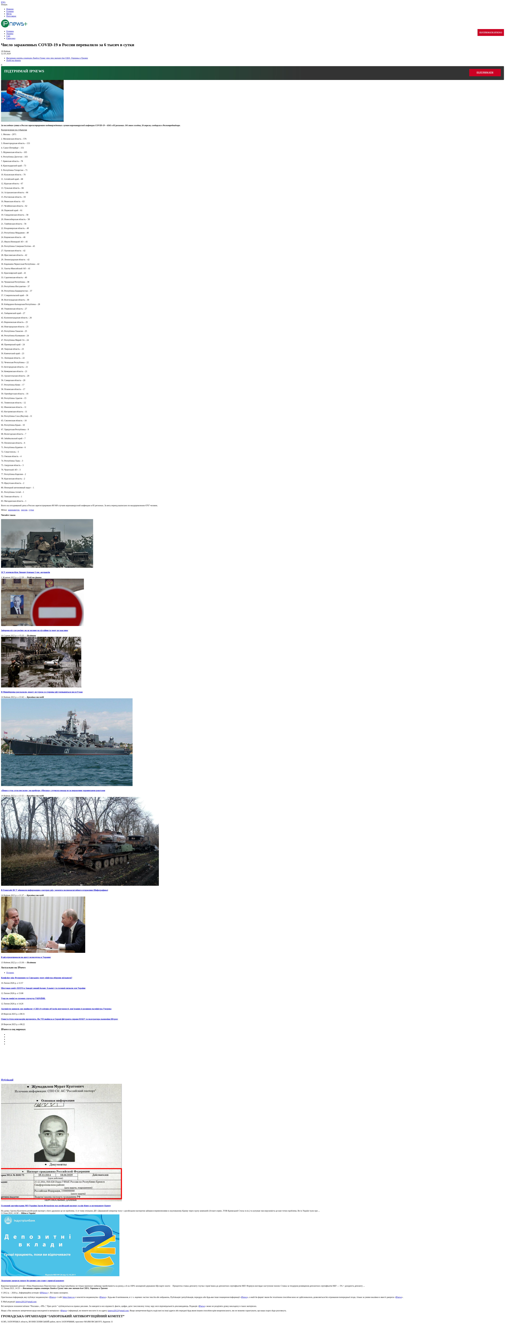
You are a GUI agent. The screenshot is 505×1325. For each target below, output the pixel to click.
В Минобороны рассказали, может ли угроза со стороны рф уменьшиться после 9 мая (42, 692)
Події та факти (13, 60)
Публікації (7, 1079)
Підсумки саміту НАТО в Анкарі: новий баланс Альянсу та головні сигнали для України (43, 988)
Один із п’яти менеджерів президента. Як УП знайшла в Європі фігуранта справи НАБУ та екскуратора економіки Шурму (59, 1019)
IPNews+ (44, 1293)
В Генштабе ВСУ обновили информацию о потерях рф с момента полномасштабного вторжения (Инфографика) (54, 890)
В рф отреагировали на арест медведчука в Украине (26, 957)
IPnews (52, 1297)
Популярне (11, 16)
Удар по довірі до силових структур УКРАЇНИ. (23, 998)
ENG (3, 2)
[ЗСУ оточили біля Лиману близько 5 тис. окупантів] (47, 567)
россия (24, 510)
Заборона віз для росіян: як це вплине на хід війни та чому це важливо (34, 630)
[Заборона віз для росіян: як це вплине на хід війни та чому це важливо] (42, 625)
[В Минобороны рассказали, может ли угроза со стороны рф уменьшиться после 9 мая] (41, 687)
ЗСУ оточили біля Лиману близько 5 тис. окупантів (25, 572)
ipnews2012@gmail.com (26, 1302)
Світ (8, 36)
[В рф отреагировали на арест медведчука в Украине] (43, 952)
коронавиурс (14, 510)
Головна (10, 31)
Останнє (10, 972)
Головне (10, 11)
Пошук (4, 4)
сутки (31, 510)
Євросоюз (10, 38)
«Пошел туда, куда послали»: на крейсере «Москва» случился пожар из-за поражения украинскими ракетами (53, 790)
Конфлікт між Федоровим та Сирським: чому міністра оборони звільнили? (36, 978)
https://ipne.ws (69, 1297)
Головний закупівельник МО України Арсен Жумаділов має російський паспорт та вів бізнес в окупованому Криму (56, 1206)
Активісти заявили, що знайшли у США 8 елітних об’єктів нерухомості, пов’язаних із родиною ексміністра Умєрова (56, 1009)
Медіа (9, 14)
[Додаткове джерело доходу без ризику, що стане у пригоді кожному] (60, 1275)
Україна (9, 33)
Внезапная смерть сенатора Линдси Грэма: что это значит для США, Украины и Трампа (47, 58)
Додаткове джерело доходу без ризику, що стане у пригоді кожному (32, 1280)
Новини (10, 9)
